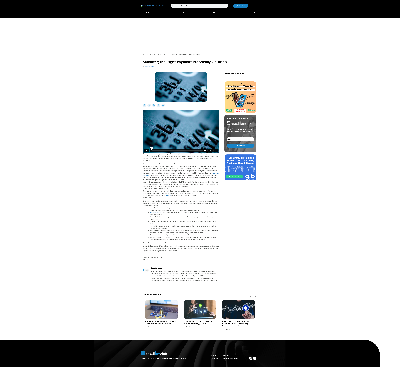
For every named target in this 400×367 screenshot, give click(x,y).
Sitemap (226, 355)
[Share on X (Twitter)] (149, 106)
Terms (178, 358)
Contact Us (214, 358)
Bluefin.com (149, 66)
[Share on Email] (163, 106)
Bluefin (168, 195)
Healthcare (252, 13)
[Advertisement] (200, 37)
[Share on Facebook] (145, 106)
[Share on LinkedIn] (159, 106)
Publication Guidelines (230, 358)
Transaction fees (155, 212)
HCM (182, 13)
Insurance (147, 13)
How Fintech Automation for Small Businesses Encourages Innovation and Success (236, 323)
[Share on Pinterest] (154, 106)
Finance (151, 54)
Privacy (183, 358)
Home (144, 54)
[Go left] (251, 296)
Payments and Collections (163, 54)
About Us (214, 355)
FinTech (216, 13)
